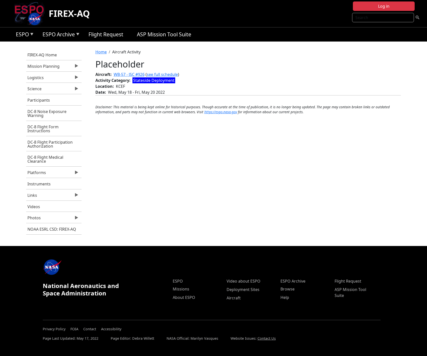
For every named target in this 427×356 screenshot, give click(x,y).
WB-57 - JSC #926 (129, 74)
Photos (33, 219)
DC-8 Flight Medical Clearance (45, 159)
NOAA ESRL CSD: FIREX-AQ (51, 229)
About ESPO (184, 297)
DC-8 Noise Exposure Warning (46, 113)
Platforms (36, 174)
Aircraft (234, 298)
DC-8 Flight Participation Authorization (50, 144)
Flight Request (105, 34)
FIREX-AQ (69, 13)
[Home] (31, 13)
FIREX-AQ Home (42, 55)
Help (284, 297)
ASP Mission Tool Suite (164, 34)
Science (34, 90)
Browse (287, 289)
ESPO (21, 35)
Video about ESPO (243, 281)
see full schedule (162, 74)
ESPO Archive (57, 35)
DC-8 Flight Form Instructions (43, 129)
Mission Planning (43, 67)
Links (31, 196)
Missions (181, 289)
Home (101, 52)
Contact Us (266, 338)
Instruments (39, 184)
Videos (33, 206)
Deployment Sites (243, 289)
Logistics (35, 79)
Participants (38, 100)
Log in (383, 6)
